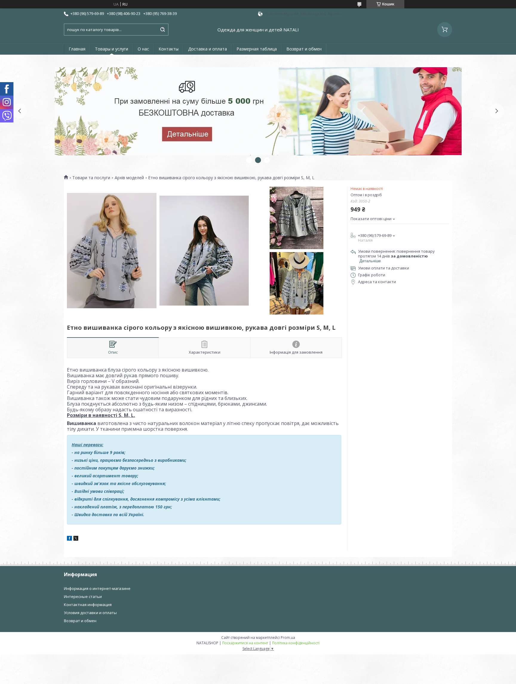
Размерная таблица (256, 49)
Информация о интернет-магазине (97, 588)
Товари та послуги (91, 177)
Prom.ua (288, 637)
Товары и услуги (111, 49)
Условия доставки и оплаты (90, 612)
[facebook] (69, 539)
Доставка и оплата (207, 49)
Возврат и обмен (304, 49)
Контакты (169, 49)
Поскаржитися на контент (245, 642)
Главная (77, 49)
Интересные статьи (83, 596)
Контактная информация (88, 604)
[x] (75, 539)
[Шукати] (162, 30)
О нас (143, 49)
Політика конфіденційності (296, 642)
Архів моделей (129, 177)
